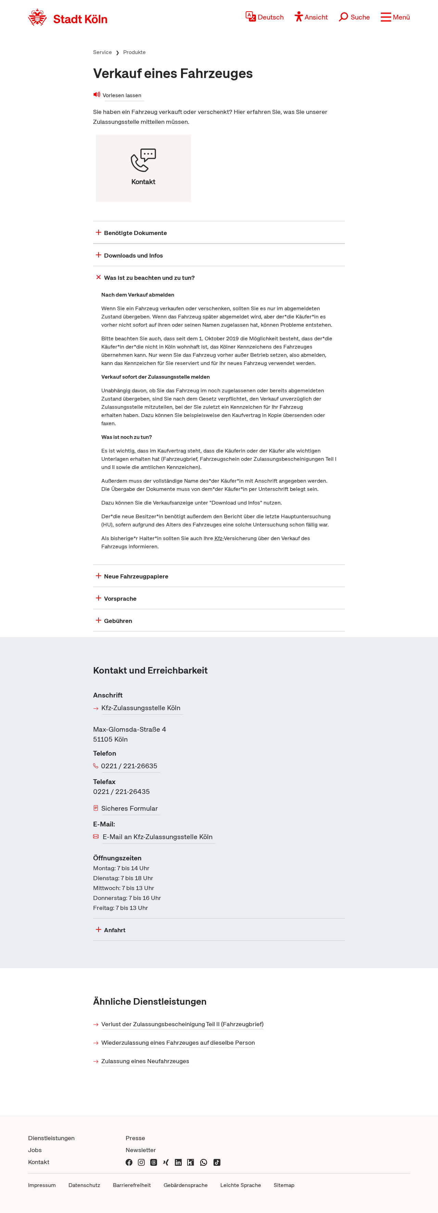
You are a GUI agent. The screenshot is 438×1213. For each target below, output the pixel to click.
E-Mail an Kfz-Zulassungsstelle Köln (157, 836)
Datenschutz (84, 1185)
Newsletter (141, 1150)
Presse (135, 1138)
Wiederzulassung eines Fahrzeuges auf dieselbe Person (178, 1042)
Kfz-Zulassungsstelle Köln (141, 707)
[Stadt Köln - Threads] (153, 1162)
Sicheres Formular (130, 808)
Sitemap (284, 1185)
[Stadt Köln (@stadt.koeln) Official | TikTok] (217, 1162)
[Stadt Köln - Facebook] (129, 1162)
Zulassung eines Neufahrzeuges (145, 1061)
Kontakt (38, 1162)
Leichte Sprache (240, 1185)
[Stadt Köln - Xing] (166, 1162)
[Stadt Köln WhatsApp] (203, 1162)
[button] (395, 17)
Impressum (42, 1185)
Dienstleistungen (51, 1138)
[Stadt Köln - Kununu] (190, 1162)
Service (102, 52)
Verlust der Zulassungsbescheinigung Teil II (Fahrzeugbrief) (182, 1024)
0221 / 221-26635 (129, 765)
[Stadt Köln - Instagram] (141, 1162)
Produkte (134, 52)
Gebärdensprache (186, 1185)
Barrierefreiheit (132, 1185)
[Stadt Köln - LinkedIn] (178, 1162)
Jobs (35, 1150)
